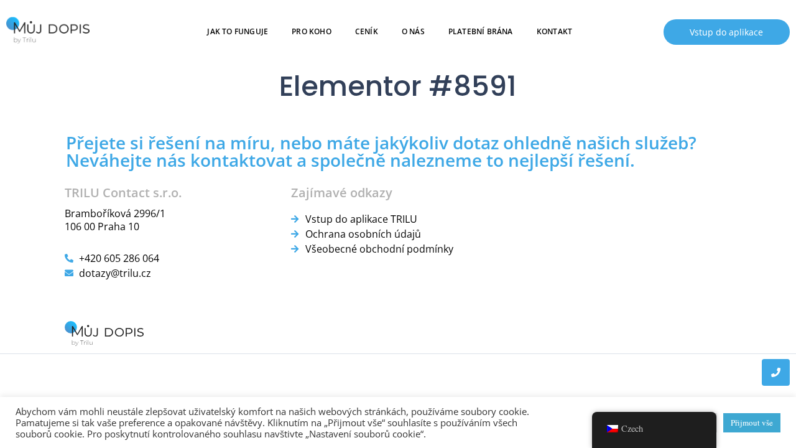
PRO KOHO (312, 31)
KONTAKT (554, 31)
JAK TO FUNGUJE (238, 31)
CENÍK (366, 31)
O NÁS (413, 31)
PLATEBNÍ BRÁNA (480, 31)
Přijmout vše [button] (752, 422)
